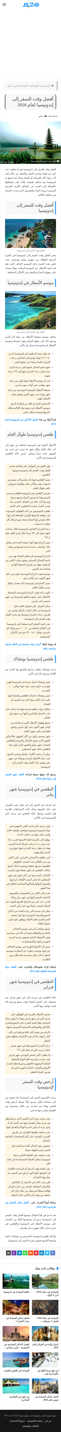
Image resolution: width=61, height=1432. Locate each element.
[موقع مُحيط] (31, 5)
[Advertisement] (30, 43)
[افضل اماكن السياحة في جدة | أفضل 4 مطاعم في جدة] (16, 1307)
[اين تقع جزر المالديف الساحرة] (16, 1386)
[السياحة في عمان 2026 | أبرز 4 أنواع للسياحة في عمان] (45, 1281)
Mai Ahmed (53, 116)
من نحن (48, 1421)
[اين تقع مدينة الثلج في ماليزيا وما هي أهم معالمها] (45, 1359)
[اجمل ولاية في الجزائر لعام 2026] (45, 1333)
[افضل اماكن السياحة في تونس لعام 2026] (45, 1386)
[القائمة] (4, 4)
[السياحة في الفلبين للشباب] (16, 1359)
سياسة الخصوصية (34, 1421)
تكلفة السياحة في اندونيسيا (16, 1292)
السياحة (34, 85)
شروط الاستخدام (17, 1421)
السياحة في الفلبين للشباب (16, 1370)
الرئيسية (45, 85)
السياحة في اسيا (17, 85)
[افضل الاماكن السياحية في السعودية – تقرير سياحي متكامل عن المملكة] (16, 1333)
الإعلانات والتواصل (30, 1426)
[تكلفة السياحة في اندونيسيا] (16, 1281)
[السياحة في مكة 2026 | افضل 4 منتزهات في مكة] (45, 1307)
